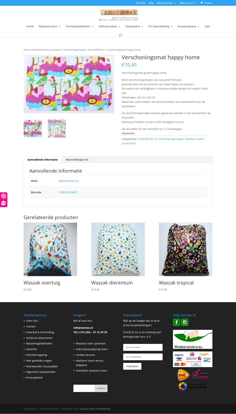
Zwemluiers (133, 26)
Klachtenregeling (36, 355)
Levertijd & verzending (40, 332)
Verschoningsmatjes (74, 49)
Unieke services (85, 355)
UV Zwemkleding (158, 26)
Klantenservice (165, 3)
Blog (151, 3)
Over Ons (141, 3)
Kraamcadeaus (187, 26)
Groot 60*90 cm (96, 49)
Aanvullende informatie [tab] (42, 159)
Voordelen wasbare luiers (91, 370)
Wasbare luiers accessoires (46, 49)
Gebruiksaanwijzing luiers (92, 349)
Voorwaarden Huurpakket (42, 366)
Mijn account (187, 3)
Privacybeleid (34, 377)
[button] (108, 60)
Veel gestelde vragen (39, 360)
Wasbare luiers (48, 26)
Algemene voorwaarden (40, 372)
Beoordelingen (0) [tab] (77, 159)
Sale (207, 26)
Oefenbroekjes (108, 26)
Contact (31, 326)
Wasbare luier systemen (91, 343)
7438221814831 (68, 192)
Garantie (31, 349)
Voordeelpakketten (78, 26)
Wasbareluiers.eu (69, 181)
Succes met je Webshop (95, 408)
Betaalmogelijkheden (39, 343)
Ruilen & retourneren (39, 338)
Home (30, 26)
